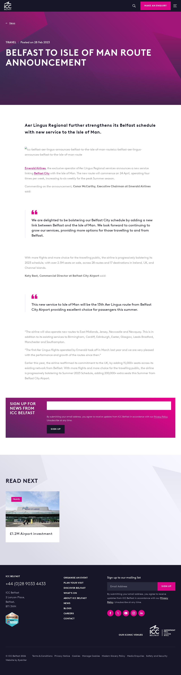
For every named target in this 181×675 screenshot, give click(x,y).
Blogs (67, 608)
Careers (69, 613)
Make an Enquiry (155, 5)
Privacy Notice (62, 656)
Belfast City (41, 173)
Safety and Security (156, 656)
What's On (70, 593)
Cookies (76, 656)
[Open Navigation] (174, 5)
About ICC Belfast (75, 598)
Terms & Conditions (42, 656)
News (67, 603)
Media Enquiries (135, 656)
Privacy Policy (160, 416)
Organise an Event (76, 577)
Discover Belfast (75, 588)
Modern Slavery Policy (113, 656)
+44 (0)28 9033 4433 (26, 583)
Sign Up (56, 429)
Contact (69, 618)
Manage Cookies (91, 656)
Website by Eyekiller (16, 660)
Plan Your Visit (73, 582)
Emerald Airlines (35, 168)
